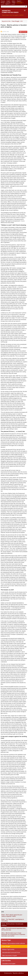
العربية (2, 4)
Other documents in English (9, 955)
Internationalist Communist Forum (11, 952)
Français (3, 1)
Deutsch (3, 2)
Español (19, 1)
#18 (21, 21)
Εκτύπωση (23, 32)
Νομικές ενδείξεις (18, 973)
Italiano (13, 1)
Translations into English (8, 963)
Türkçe (13, 2)
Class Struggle (15, 21)
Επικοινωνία (8, 973)
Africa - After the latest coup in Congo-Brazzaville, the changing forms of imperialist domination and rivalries (13, 934)
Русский (8, 2)
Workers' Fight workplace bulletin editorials (13, 943)
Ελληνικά (19, 2)
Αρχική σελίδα (6, 21)
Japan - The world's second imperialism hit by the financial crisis (13, 929)
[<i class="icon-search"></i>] (25, 7)
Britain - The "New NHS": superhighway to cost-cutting (12, 920)
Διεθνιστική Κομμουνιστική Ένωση (10, 11)
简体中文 (7, 4)
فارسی (13, 4)
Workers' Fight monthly (8, 949)
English (8, 1)
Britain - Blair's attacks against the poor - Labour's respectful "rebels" (12, 915)
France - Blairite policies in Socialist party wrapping (12, 924)
